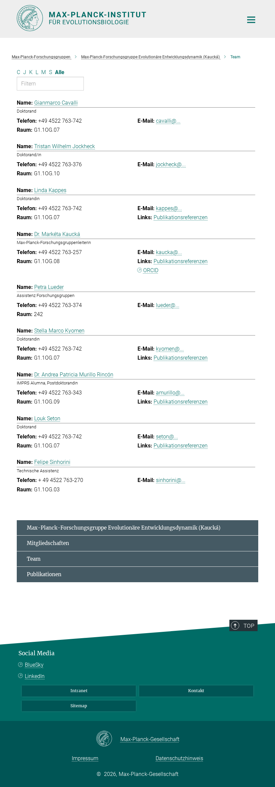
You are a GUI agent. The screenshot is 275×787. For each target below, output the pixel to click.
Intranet (79, 690)
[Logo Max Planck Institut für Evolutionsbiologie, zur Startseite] (126, 18)
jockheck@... (171, 164)
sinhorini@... (170, 480)
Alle (59, 72)
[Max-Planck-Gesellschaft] (108, 739)
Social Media (36, 653)
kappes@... (169, 208)
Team (34, 559)
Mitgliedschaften (48, 543)
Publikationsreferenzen (181, 217)
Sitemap (78, 705)
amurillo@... (170, 392)
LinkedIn (35, 676)
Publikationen (44, 574)
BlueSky (34, 665)
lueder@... (167, 305)
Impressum (85, 758)
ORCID (150, 270)
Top (248, 625)
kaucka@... (169, 252)
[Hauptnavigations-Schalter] (251, 19)
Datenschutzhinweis (179, 758)
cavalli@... (168, 121)
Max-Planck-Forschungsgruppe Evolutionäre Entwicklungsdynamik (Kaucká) (123, 528)
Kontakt (196, 690)
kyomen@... (170, 349)
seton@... (167, 436)
